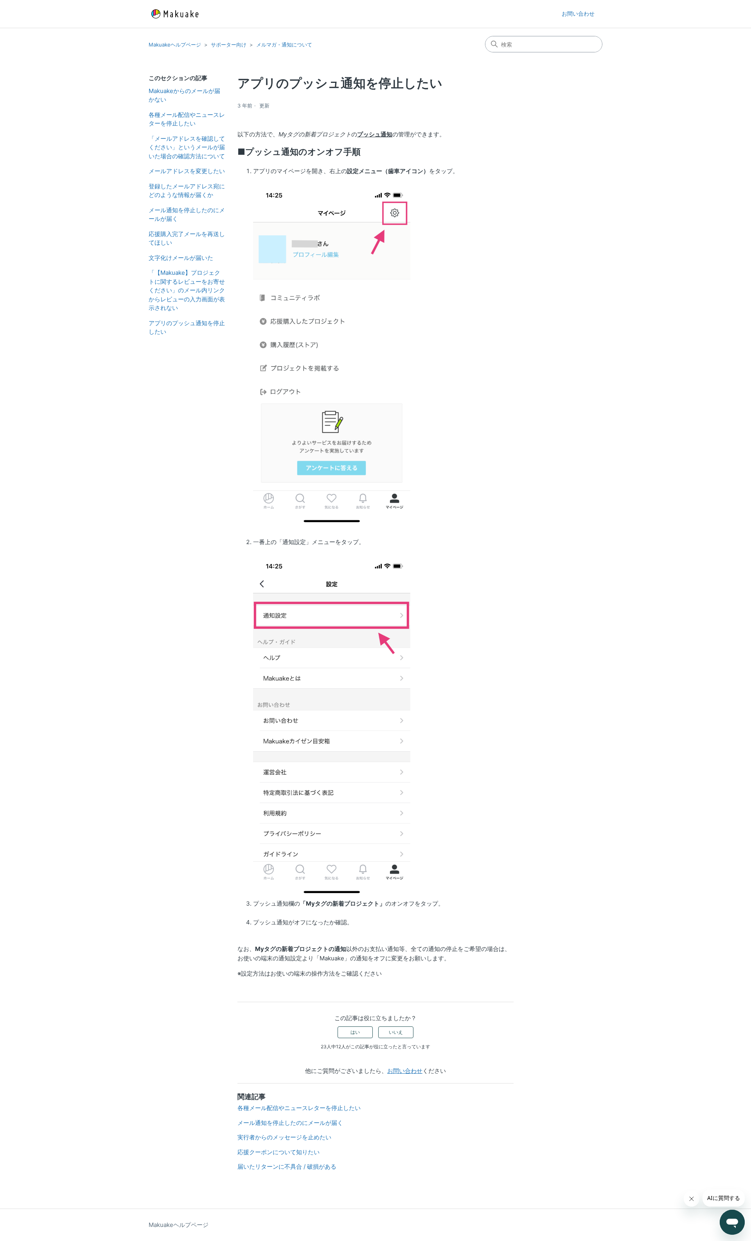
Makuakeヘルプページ (175, 44)
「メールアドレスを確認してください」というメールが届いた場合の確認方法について (187, 147)
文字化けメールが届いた (181, 257)
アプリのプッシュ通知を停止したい (187, 327)
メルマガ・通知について (284, 44)
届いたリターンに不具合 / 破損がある (286, 1166)
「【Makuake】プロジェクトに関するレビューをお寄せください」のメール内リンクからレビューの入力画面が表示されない (187, 290)
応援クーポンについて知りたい (278, 1152)
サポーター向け (228, 44)
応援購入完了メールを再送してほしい (187, 238)
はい (355, 1032)
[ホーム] (175, 14)
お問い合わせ (578, 13)
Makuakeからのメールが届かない (184, 95)
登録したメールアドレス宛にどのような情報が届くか (187, 191)
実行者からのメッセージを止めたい (284, 1137)
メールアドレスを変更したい (187, 171)
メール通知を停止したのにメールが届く (187, 214)
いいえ (396, 1032)
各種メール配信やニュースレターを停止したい (187, 119)
